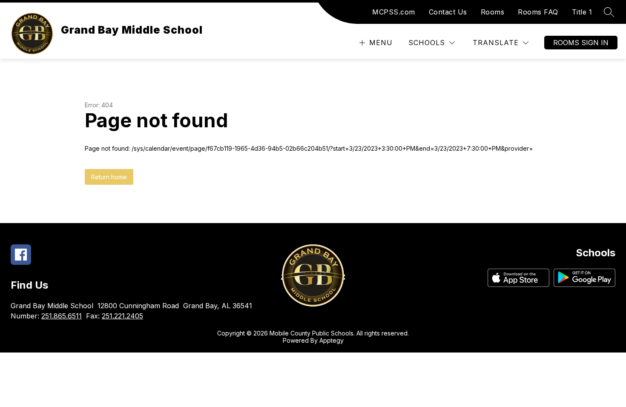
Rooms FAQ (538, 12)
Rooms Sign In (581, 42)
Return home (109, 177)
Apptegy (331, 340)
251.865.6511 (61, 316)
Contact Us (448, 12)
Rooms (493, 12)
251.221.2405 (122, 316)
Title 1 (582, 12)
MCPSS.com (393, 12)
